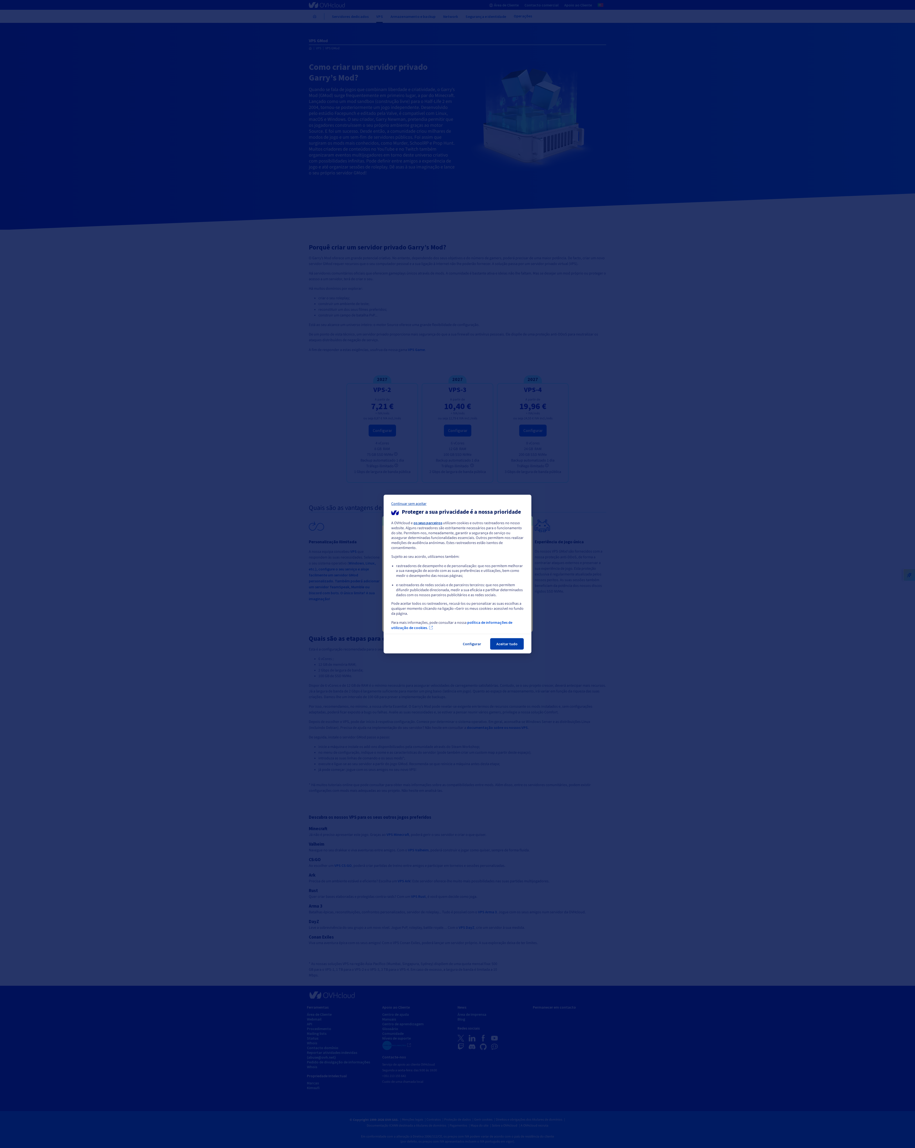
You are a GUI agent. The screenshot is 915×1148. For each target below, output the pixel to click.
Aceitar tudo (507, 643)
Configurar (472, 643)
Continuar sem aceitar (409, 503)
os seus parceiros (427, 522)
